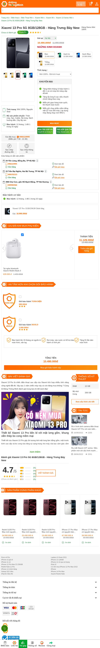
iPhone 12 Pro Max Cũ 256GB (12, 564)
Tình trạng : (42, 70)
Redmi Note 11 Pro (8, 567)
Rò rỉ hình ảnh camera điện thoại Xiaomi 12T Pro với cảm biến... (84, 427)
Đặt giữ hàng (59, 167)
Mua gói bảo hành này (50, 367)
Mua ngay (54, 123)
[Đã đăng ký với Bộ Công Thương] (10, 638)
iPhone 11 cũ (6, 562)
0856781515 (12, 174)
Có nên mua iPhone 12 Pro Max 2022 (64, 567)
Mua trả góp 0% (45, 131)
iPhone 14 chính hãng (9, 569)
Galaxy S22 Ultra (7, 571)
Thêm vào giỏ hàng (86, 249)
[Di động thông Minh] (12, 4)
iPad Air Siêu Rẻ (7, 574)
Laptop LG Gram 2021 (59, 557)
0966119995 (24, 137)
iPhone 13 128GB (57, 560)
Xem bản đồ (59, 164)
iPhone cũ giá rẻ (7, 560)
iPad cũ (53, 564)
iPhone (53, 569)
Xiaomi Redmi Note (58, 574)
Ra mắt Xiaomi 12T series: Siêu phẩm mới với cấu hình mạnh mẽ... (84, 449)
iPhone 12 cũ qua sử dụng (60, 562)
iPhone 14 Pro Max (57, 571)
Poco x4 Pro (5, 557)
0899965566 (12, 185)
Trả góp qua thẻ (64, 131)
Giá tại (40, 38)
